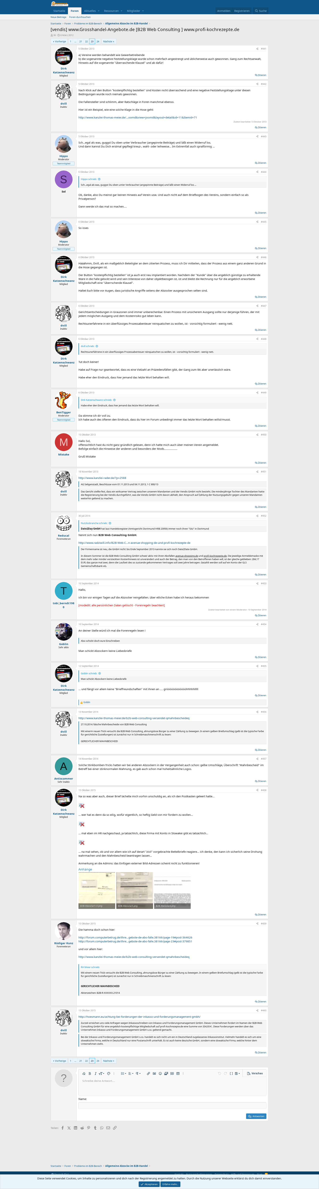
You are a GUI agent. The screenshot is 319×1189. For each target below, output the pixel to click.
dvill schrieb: (87, 346)
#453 (263, 583)
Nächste (107, 41)
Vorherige (60, 41)
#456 (263, 711)
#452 (263, 515)
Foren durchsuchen (80, 17)
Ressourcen (111, 11)
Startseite (59, 11)
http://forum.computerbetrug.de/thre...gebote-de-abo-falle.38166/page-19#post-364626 (135, 937)
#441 (263, 48)
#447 (263, 305)
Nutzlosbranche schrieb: (94, 523)
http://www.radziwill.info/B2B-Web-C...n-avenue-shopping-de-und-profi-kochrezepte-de (134, 543)
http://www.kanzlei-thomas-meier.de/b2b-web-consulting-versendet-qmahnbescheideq (133, 718)
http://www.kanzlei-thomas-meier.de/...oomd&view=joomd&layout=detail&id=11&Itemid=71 (137, 117)
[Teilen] (257, 49)
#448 (263, 339)
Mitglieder (133, 11)
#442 (263, 84)
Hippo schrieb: (89, 179)
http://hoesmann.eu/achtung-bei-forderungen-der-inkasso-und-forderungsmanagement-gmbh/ (139, 1016)
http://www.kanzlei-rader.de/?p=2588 (102, 478)
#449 (263, 392)
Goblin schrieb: (89, 673)
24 (98, 41)
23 (92, 41)
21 (80, 41)
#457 (263, 758)
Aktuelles (90, 11)
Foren (75, 11)
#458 (263, 790)
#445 (263, 221)
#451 (263, 471)
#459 (263, 923)
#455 (263, 666)
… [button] (75, 41)
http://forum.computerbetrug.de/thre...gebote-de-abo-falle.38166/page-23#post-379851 (135, 941)
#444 (263, 171)
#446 (263, 257)
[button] (98, 10)
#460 (263, 1010)
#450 (263, 434)
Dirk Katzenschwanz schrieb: (96, 400)
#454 (263, 624)
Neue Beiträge (58, 17)
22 (86, 41)
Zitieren (262, 75)
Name (82, 1099)
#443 (263, 136)
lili (55, 35)
